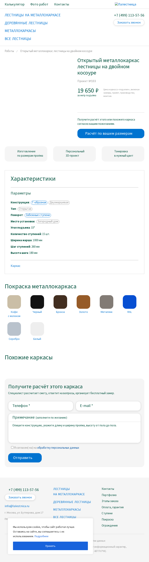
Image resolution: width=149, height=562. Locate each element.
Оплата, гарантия (113, 507)
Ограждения (110, 525)
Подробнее (42, 536)
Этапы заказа (110, 501)
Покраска (107, 519)
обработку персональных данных (58, 447)
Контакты (108, 489)
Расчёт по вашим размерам (108, 133)
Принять (50, 546)
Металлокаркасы (67, 509)
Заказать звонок (129, 22)
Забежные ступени (38, 215)
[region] (50, 536)
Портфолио (109, 495)
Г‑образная (39, 202)
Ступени (107, 513)
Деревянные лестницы (72, 502)
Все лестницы (64, 517)
